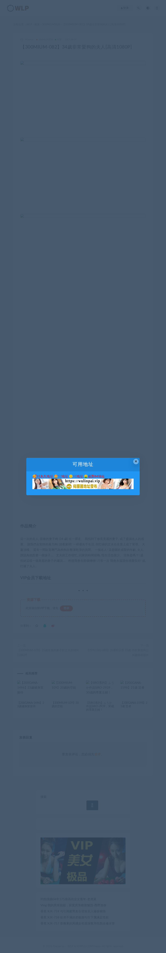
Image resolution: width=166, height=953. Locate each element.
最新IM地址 (96, 476)
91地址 (78, 476)
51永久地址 (44, 476)
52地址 (63, 476)
